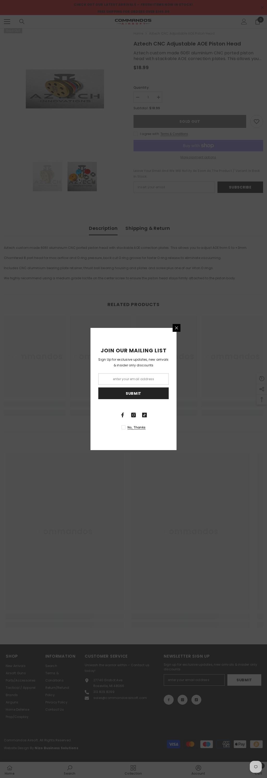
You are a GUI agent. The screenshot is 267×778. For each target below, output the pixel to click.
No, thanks (136, 427)
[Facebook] (122, 415)
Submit (133, 393)
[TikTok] (144, 415)
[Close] (176, 328)
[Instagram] (133, 415)
